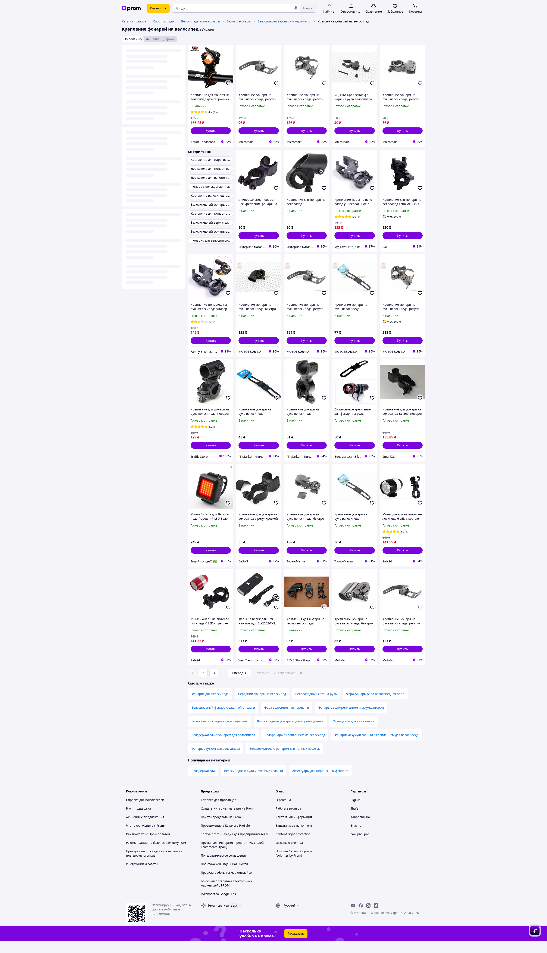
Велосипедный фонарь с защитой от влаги (223, 707)
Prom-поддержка (138, 808)
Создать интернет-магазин (221, 808)
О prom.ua (283, 800)
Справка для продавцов (218, 800)
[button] (211, 130)
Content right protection (293, 834)
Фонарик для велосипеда (210, 694)
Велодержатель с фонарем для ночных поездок (284, 748)
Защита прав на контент (294, 825)
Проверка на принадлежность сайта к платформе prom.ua (154, 853)
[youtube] (353, 905)
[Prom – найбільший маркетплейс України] (131, 8)
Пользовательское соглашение (224, 855)
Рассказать (296, 933)
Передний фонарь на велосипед (262, 694)
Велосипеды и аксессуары (200, 21)
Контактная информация (294, 817)
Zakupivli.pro (359, 834)
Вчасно (355, 825)
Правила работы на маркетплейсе (226, 872)
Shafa (354, 808)
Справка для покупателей (145, 800)
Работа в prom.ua (288, 808)
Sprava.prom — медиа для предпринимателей (235, 834)
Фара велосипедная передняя (286, 707)
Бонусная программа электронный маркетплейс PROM (227, 883)
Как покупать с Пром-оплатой (148, 834)
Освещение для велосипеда (353, 721)
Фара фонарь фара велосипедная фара (375, 694)
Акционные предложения (145, 817)
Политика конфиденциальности (224, 864)
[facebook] (360, 905)
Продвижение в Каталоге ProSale (225, 825)
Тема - (218, 905)
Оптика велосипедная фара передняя (219, 721)
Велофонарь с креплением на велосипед (295, 735)
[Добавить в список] (228, 83)
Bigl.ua (355, 800)
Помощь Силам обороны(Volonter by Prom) (294, 853)
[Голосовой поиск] (296, 8)
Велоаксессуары (239, 21)
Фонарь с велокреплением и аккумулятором (351, 707)
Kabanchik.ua (360, 817)
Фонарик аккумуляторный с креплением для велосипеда (376, 735)
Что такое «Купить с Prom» (145, 825)
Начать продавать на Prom (221, 817)
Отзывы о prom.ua (289, 843)
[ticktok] (376, 905)
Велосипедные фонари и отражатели (284, 21)
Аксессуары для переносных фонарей (320, 771)
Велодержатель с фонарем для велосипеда (223, 735)
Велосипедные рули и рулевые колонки (253, 771)
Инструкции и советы (142, 864)
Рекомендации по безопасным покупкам (156, 843)
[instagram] (368, 905)
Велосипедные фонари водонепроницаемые (290, 721)
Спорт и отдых (163, 21)
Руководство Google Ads (218, 894)
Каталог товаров (134, 21)
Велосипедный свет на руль (316, 694)
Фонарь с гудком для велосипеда (215, 748)
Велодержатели (203, 771)
